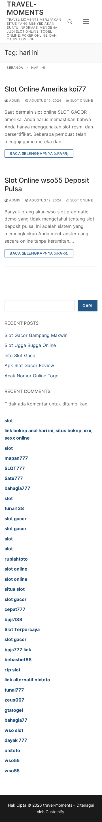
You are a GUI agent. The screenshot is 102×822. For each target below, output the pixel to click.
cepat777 (15, 609)
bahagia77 (16, 720)
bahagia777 (17, 488)
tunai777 (14, 690)
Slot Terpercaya (22, 629)
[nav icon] (86, 22)
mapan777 (16, 458)
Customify (55, 811)
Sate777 (14, 478)
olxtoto (12, 750)
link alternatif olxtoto (27, 679)
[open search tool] (70, 21)
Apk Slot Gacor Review (29, 365)
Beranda (15, 68)
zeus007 (14, 700)
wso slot (14, 730)
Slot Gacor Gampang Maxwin (36, 335)
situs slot (15, 589)
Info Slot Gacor (21, 355)
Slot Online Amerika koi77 (45, 89)
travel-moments (25, 8)
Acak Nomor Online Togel (32, 375)
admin (14, 101)
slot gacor (16, 518)
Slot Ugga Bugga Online (30, 345)
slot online (16, 569)
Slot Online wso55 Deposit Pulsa (47, 184)
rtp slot (12, 670)
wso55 (12, 760)
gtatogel (14, 710)
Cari (87, 305)
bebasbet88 (18, 659)
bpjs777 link (18, 649)
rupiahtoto (16, 559)
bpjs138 (13, 619)
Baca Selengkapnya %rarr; (39, 153)
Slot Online (81, 101)
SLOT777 (15, 468)
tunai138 (14, 508)
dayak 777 (16, 740)
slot (9, 420)
